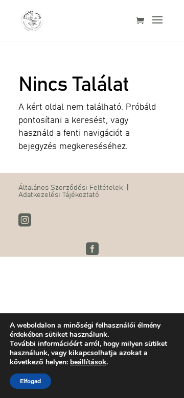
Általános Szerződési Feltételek (70, 187)
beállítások (88, 362)
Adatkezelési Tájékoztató (58, 194)
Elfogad (30, 381)
